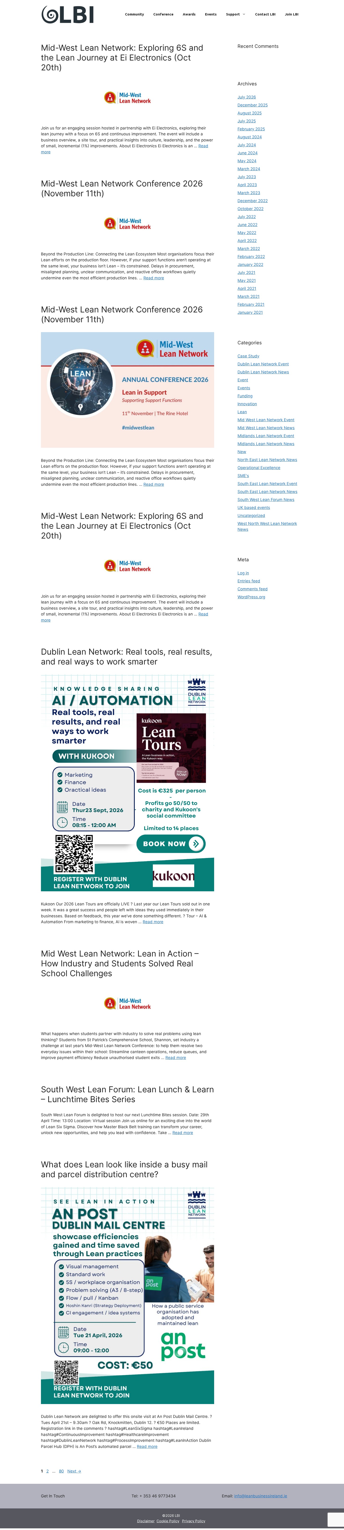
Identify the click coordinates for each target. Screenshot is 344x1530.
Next (74, 1471)
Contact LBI (265, 14)
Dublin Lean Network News (263, 372)
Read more (153, 278)
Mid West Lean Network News (266, 427)
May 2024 (247, 161)
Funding (245, 396)
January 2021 (250, 312)
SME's (243, 475)
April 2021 (247, 288)
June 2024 (248, 153)
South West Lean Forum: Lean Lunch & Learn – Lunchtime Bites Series (127, 1094)
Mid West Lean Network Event (266, 420)
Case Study (248, 356)
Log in (243, 573)
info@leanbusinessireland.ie (260, 1496)
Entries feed (249, 581)
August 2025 (250, 113)
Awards (189, 14)
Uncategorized (251, 515)
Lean (242, 412)
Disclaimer (146, 1521)
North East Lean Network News (267, 459)
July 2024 (247, 145)
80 (62, 1471)
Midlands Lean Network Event (266, 435)
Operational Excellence (259, 467)
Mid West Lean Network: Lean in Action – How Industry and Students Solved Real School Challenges (120, 963)
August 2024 (250, 137)
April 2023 (247, 184)
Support (233, 14)
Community (134, 14)
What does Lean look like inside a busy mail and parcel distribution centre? (124, 1169)
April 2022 (247, 240)
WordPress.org (251, 597)
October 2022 (250, 208)
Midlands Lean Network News (266, 443)
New (242, 451)
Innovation (247, 404)
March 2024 (249, 169)
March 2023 (249, 192)
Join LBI (291, 14)
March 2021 (249, 296)
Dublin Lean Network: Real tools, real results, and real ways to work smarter (126, 656)
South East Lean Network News (267, 491)
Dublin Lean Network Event (263, 364)
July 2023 (247, 177)
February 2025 (251, 129)
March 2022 (249, 248)
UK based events (254, 507)
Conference (163, 14)
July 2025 (247, 121)
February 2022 (251, 256)
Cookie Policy (168, 1521)
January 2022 (250, 264)
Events (211, 14)
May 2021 (247, 280)
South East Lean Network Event (267, 483)
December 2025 (253, 105)
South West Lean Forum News (266, 499)
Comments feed (253, 589)
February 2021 (251, 304)
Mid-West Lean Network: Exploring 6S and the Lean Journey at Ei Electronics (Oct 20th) (122, 57)
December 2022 (253, 200)
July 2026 (247, 97)
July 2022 (247, 216)
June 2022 (247, 224)
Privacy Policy (193, 1521)
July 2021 (246, 272)
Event (243, 380)
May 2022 (247, 232)
